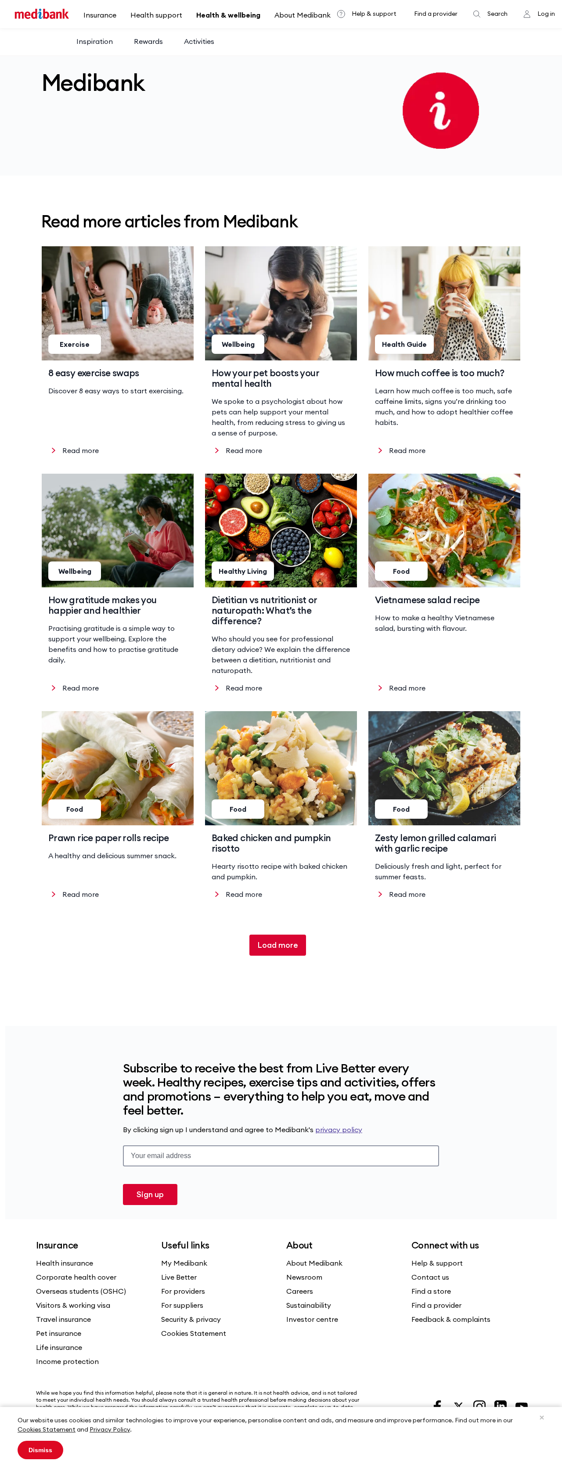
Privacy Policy (110, 1429)
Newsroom (304, 1277)
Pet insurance (58, 1333)
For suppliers (182, 1305)
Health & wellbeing (228, 15)
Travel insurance (63, 1319)
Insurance (99, 15)
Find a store (431, 1291)
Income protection (67, 1361)
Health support (156, 15)
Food (401, 571)
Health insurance (64, 1263)
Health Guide (404, 344)
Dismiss (40, 1450)
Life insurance (59, 1347)
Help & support (374, 14)
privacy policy (338, 1129)
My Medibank (184, 1263)
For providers (183, 1291)
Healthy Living (243, 571)
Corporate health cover (76, 1277)
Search (497, 14)
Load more (277, 945)
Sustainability (308, 1305)
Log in (546, 14)
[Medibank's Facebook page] (438, 1405)
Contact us (430, 1277)
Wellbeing (238, 344)
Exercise (75, 344)
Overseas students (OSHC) (81, 1291)
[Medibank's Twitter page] (459, 1405)
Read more (80, 450)
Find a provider (436, 14)
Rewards (148, 41)
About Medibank (302, 15)
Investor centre (312, 1319)
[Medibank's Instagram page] (480, 1405)
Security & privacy (191, 1319)
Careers (299, 1291)
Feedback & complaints (450, 1319)
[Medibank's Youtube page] (521, 1405)
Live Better (179, 1277)
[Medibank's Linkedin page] (501, 1405)
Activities (199, 41)
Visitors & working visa (73, 1305)
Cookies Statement (47, 1429)
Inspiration (94, 41)
